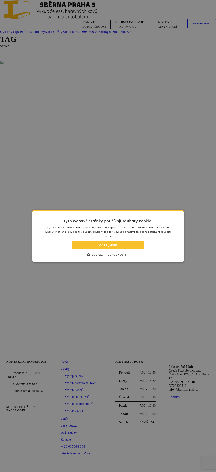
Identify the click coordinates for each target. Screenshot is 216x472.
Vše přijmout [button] (108, 245)
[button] (108, 255)
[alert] (108, 236)
